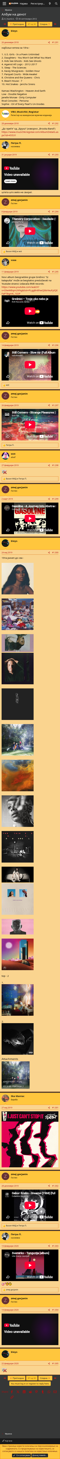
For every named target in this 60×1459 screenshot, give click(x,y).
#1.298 (55, 465)
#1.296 (55, 345)
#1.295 (55, 271)
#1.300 (55, 552)
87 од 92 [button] (32, 24)
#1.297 (55, 405)
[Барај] (56, 3)
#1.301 (55, 1107)
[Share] (49, 42)
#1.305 (55, 1363)
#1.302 (55, 1186)
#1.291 (55, 42)
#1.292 (55, 123)
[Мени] (4, 3)
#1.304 (55, 1310)
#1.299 (55, 499)
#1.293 (55, 154)
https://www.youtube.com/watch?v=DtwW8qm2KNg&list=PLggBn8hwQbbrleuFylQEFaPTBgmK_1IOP (30, 290)
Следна (44, 24)
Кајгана (8, 1440)
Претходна (18, 24)
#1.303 (55, 1246)
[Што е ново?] (50, 3)
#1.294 (55, 211)
